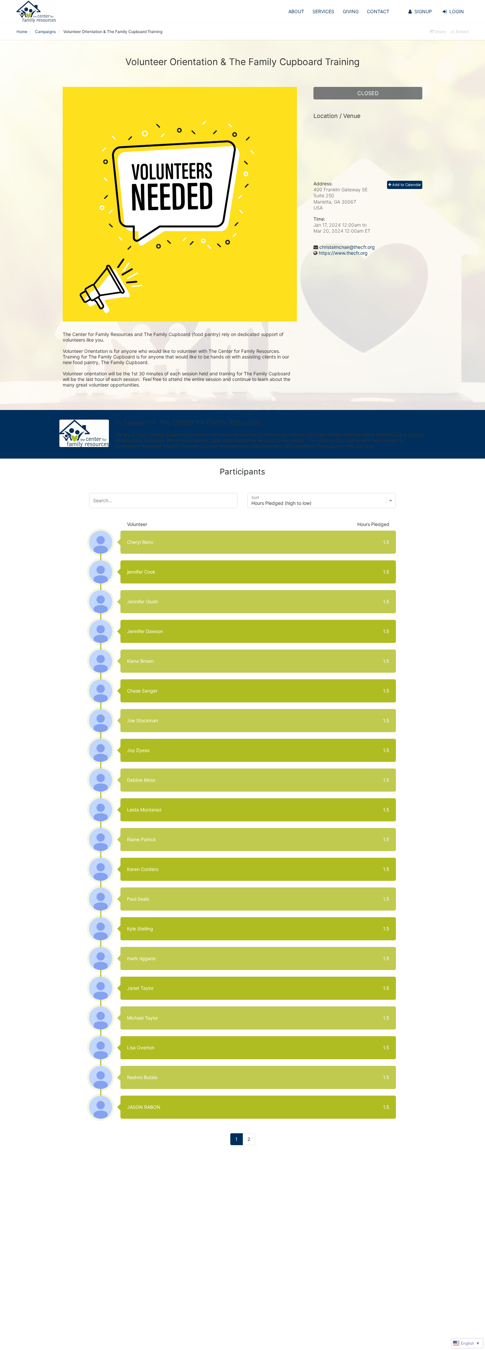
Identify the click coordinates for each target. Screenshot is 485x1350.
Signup (423, 11)
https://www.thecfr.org (343, 253)
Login (456, 11)
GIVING (351, 11)
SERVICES (323, 11)
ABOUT (296, 11)
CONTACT (378, 11)
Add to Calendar (406, 184)
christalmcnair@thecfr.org (347, 247)
